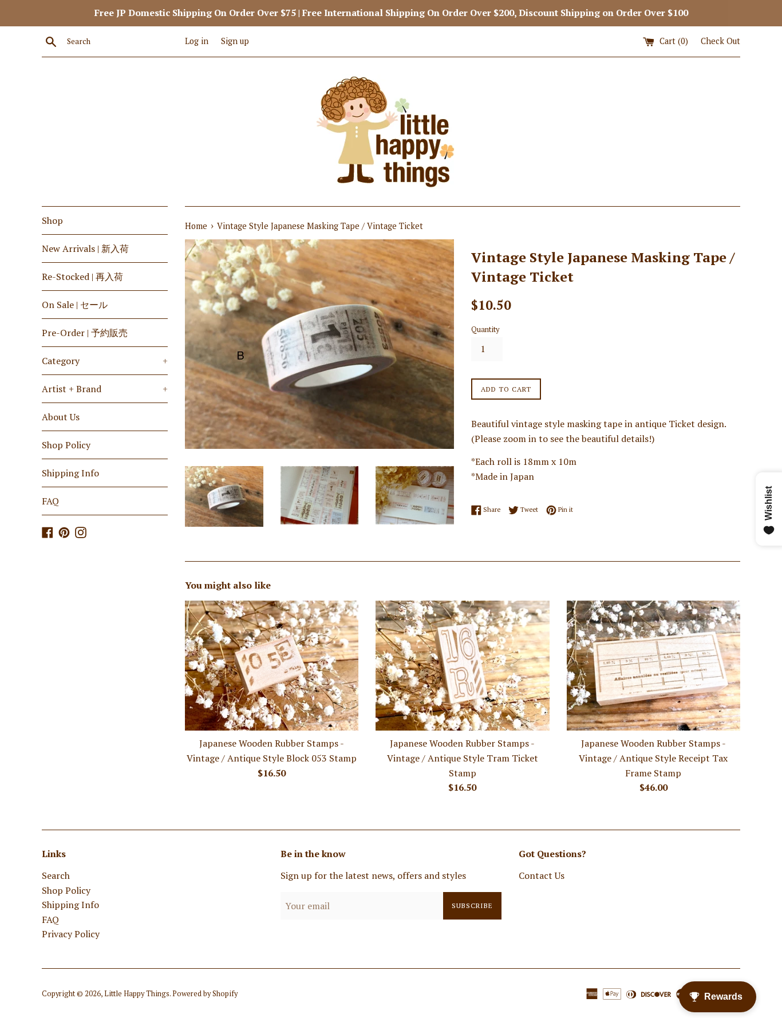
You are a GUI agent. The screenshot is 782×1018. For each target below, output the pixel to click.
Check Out (720, 40)
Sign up (235, 40)
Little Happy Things (136, 994)
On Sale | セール (75, 304)
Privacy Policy (71, 934)
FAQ (50, 501)
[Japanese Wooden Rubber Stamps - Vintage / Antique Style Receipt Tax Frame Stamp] (653, 666)
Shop (52, 220)
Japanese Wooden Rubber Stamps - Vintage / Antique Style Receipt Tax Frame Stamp (653, 758)
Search (56, 875)
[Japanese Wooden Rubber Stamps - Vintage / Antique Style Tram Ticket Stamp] (462, 666)
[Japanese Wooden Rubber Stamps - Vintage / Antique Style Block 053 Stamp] (271, 666)
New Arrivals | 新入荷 (85, 248)
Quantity (485, 329)
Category (105, 360)
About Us (61, 417)
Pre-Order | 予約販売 (85, 332)
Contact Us (541, 875)
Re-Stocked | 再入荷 (82, 276)
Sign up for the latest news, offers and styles (373, 875)
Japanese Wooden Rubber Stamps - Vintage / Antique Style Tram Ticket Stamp (462, 758)
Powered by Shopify (205, 994)
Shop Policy (66, 445)
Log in (196, 40)
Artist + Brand (105, 388)
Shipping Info (70, 473)
